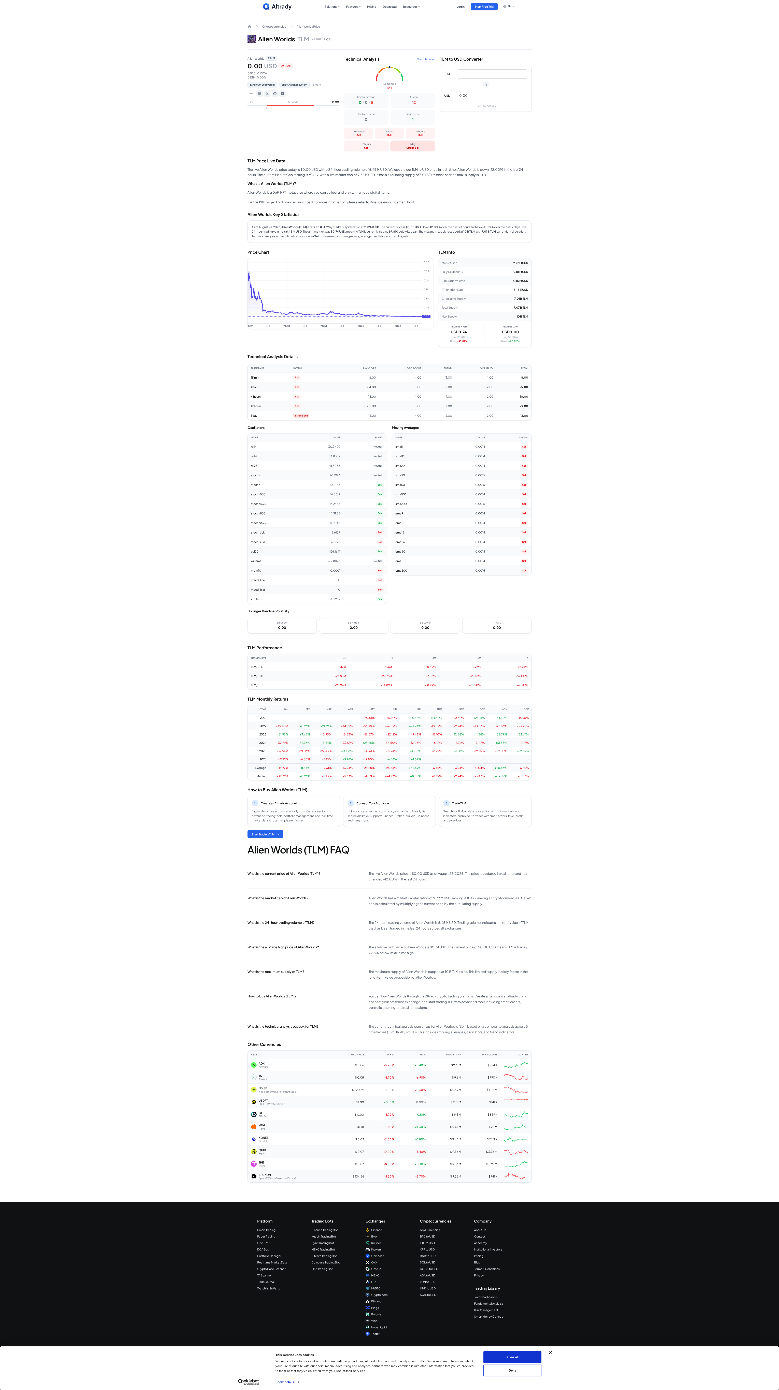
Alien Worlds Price (308, 26)
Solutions (331, 6)
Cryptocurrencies (274, 26)
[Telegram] (282, 93)
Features (352, 6)
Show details (284, 1382)
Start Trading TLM (263, 834)
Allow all (512, 1357)
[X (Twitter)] (267, 93)
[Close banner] (550, 1352)
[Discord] (275, 93)
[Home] (249, 26)
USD (447, 95)
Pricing (371, 6)
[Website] (259, 93)
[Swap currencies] (486, 85)
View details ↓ (426, 59)
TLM (447, 74)
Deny (512, 1370)
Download (390, 6)
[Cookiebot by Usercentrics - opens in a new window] (248, 1382)
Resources (410, 6)
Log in (461, 6)
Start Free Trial (484, 6)
